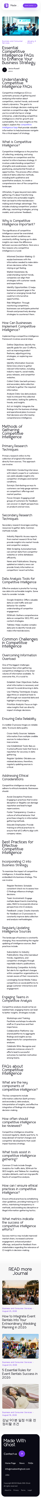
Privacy (16, 1490)
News (21, 1463)
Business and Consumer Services (12, 42)
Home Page (10, 1463)
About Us (8, 1490)
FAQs (30, 1463)
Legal (30, 1490)
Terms (23, 1490)
